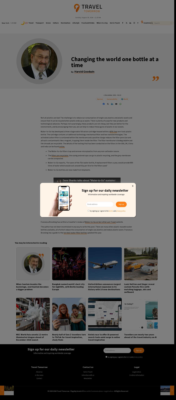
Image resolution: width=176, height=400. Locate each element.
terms (111, 211)
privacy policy (120, 211)
